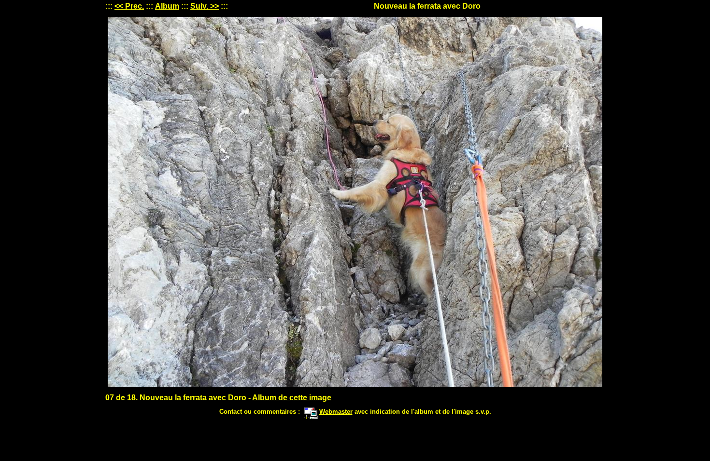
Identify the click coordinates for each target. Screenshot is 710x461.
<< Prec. (129, 6)
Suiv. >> (204, 6)
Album (167, 6)
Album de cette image (291, 397)
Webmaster (336, 411)
